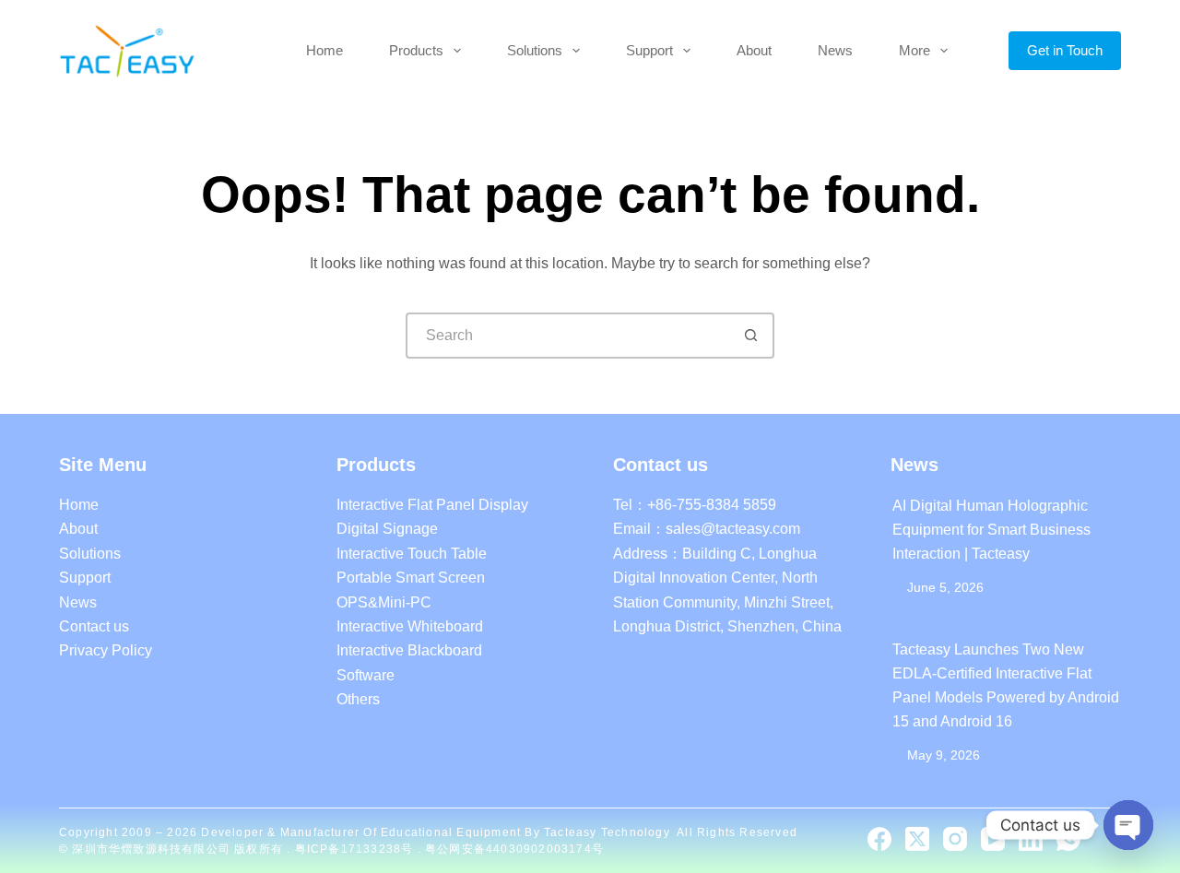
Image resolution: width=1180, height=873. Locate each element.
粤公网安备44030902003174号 (514, 849)
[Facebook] (879, 839)
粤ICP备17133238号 (356, 849)
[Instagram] (955, 839)
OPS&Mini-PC (383, 602)
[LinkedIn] (1031, 839)
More (914, 50)
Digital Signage (387, 529)
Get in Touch (1065, 50)
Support (649, 50)
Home (324, 50)
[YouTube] (993, 839)
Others (358, 699)
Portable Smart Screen (410, 577)
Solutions (534, 50)
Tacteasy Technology (607, 832)
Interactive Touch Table (411, 553)
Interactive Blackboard (409, 650)
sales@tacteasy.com (733, 529)
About (754, 50)
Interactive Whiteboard (409, 626)
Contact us (94, 626)
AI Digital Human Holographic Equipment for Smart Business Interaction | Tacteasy (991, 529)
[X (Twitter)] (917, 839)
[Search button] (751, 336)
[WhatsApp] (1068, 839)
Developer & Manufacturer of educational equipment (361, 832)
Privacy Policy (105, 650)
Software (365, 675)
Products (416, 50)
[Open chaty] (1128, 825)
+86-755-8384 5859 (711, 505)
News (835, 50)
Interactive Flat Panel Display (432, 505)
